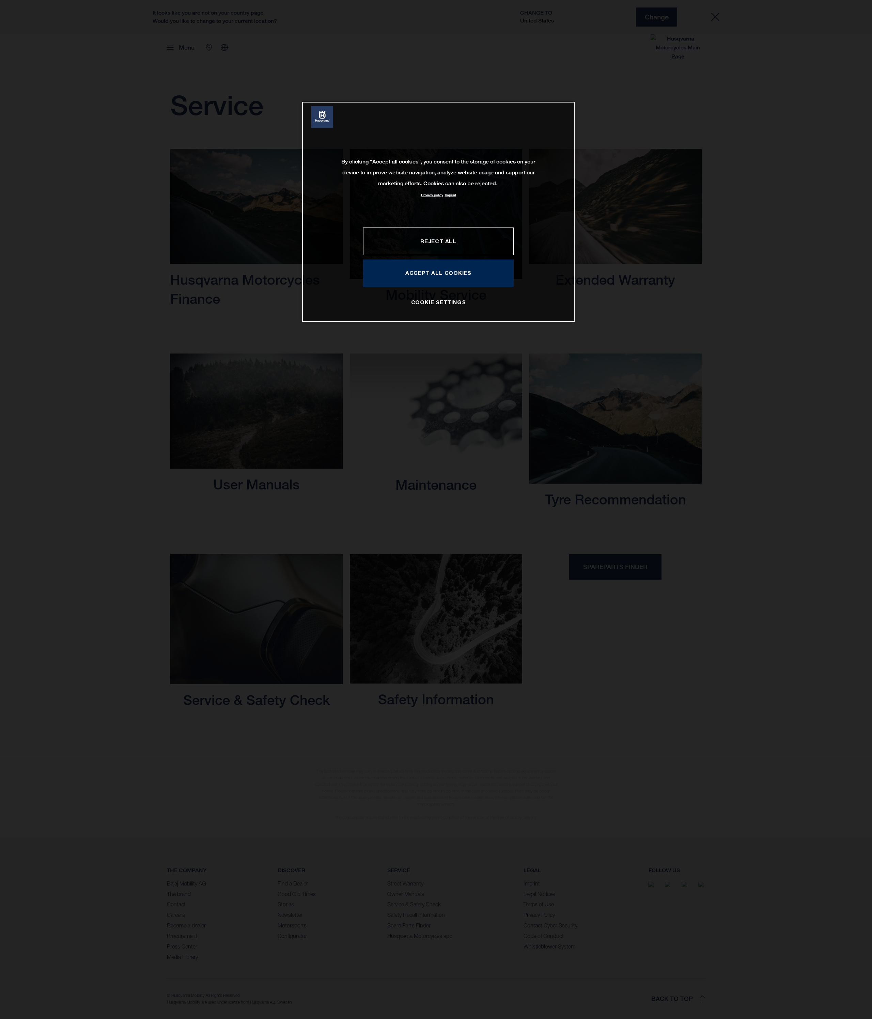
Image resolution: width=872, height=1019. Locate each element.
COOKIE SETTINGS (438, 302)
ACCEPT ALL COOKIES (438, 273)
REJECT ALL (438, 241)
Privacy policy (432, 195)
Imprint (450, 195)
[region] (438, 212)
